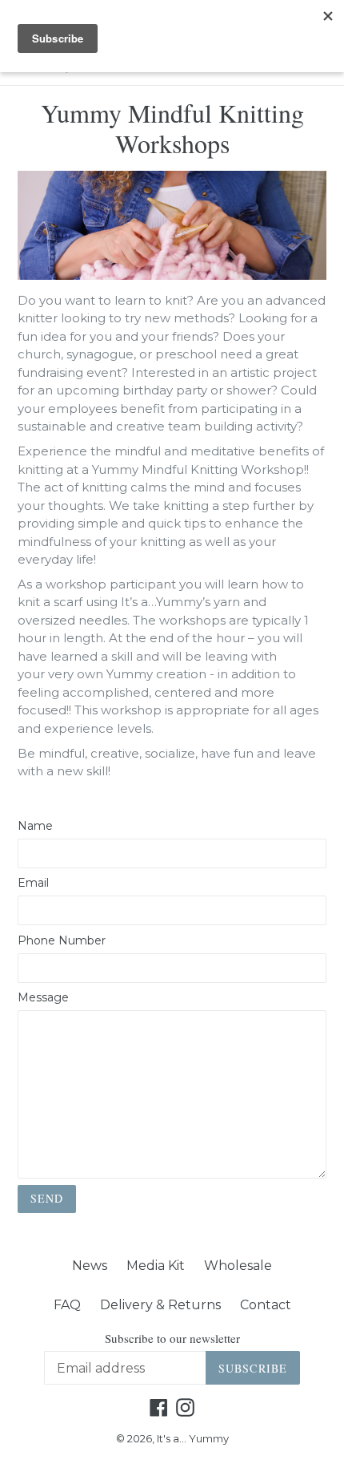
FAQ (67, 1304)
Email (33, 883)
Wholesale (238, 1265)
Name (35, 826)
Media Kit (155, 1265)
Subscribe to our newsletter (172, 1338)
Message (43, 997)
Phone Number (62, 940)
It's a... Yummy (193, 1438)
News (89, 1265)
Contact (265, 1304)
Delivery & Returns (160, 1304)
